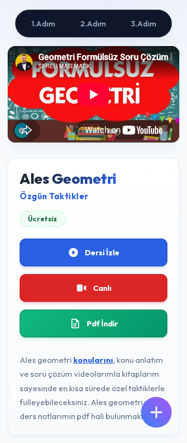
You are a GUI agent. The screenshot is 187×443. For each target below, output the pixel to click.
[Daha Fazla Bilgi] (156, 412)
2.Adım (93, 23)
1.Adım (43, 23)
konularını (93, 360)
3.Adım (143, 23)
